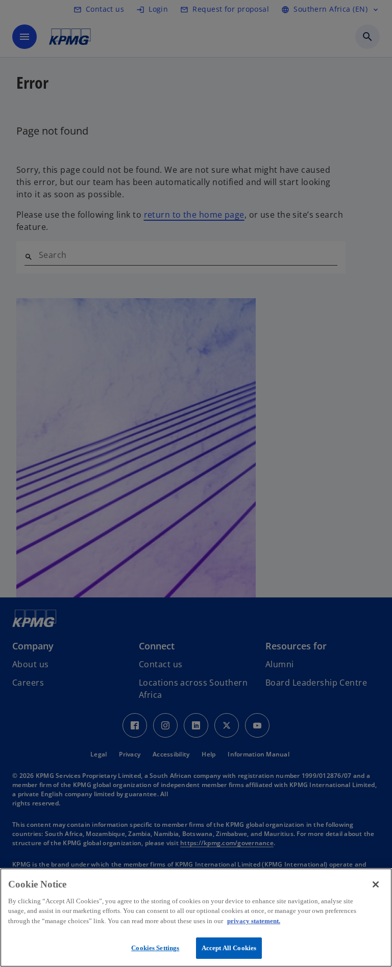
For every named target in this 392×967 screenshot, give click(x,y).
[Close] (375, 884)
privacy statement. (253, 921)
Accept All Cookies (229, 948)
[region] (196, 917)
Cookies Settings (155, 948)
